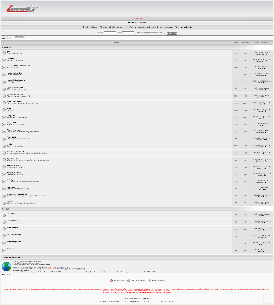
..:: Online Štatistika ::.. (13, 258)
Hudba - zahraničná (14, 73)
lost (63, 272)
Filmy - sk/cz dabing (14, 101)
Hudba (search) (13, 220)
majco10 (73, 272)
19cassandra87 (18, 272)
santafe (108, 272)
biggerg (260, 111)
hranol (260, 154)
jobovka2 (260, 223)
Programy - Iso (12, 158)
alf (260, 118)
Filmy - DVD (11, 123)
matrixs (260, 175)
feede (260, 196)
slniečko (260, 237)
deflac (26, 272)
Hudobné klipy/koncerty (16, 80)
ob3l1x (260, 189)
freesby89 (260, 139)
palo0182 (86, 272)
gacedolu (36, 272)
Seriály (9, 144)
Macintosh (11, 187)
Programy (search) (14, 234)
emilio (31, 272)
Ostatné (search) (13, 249)
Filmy (9, 108)
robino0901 (101, 272)
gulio (260, 104)
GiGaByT (260, 168)
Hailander (260, 68)
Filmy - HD (11, 116)
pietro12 (260, 97)
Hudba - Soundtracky (15, 87)
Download (6, 47)
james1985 (49, 272)
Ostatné (10, 201)
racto (260, 215)
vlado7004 (147, 272)
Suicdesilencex (44, 264)
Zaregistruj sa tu (184, 27)
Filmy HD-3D (11, 137)
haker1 (42, 272)
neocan (79, 272)
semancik (115, 272)
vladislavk (139, 272)
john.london (260, 161)
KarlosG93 (57, 272)
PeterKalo (93, 272)
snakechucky (123, 272)
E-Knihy (10, 180)
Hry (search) (11, 213)
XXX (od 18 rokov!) (14, 165)
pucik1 (260, 230)
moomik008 (260, 54)
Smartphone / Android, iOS (17, 194)
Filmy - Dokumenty (14, 130)
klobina (260, 82)
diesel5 (260, 251)
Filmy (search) (12, 227)
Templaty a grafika (14, 173)
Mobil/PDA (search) (14, 242)
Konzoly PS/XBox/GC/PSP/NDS (18, 66)
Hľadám (6, 209)
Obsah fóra (6, 38)
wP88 (153, 272)
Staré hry (10, 59)
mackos (67, 272)
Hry (8, 51)
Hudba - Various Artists (15, 94)
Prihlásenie (142, 22)
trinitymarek (132, 272)
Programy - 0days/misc (15, 151)
